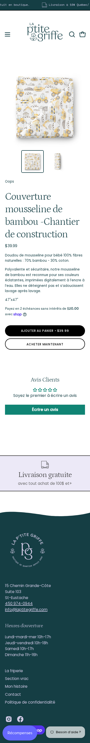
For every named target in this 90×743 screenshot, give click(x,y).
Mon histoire (16, 686)
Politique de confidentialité (30, 702)
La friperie (14, 670)
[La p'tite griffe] (45, 34)
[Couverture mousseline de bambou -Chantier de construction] (32, 161)
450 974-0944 (19, 603)
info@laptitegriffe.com (26, 609)
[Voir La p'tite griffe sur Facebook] (20, 719)
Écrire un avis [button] (45, 409)
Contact (13, 694)
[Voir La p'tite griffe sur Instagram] (8, 719)
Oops (9, 181)
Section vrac (16, 678)
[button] (71, 34)
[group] (45, 5)
